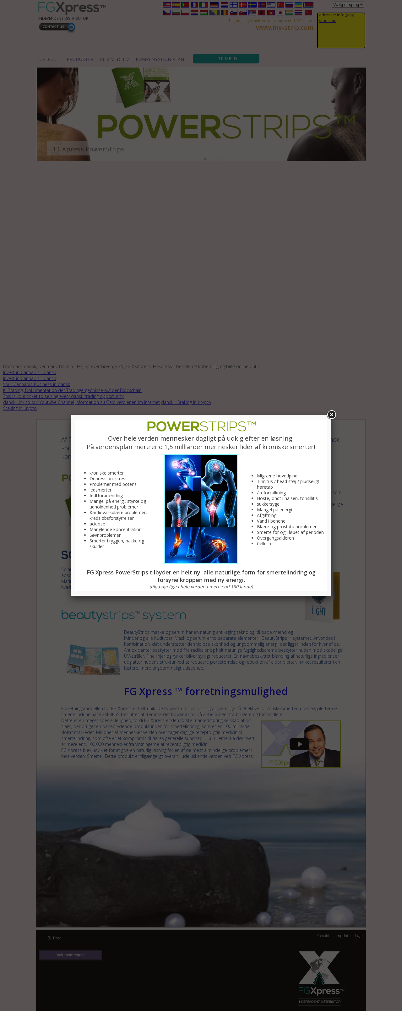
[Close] (331, 415)
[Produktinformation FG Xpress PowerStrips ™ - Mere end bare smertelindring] (201, 430)
